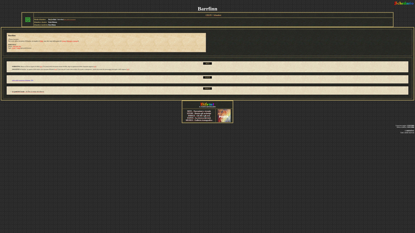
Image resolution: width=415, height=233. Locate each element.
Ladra (18, 48)
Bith (41, 41)
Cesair (64, 41)
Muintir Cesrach (72, 41)
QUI (41, 66)
